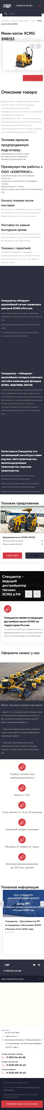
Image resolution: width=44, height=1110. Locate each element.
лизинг (35, 555)
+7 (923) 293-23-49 (16, 1065)
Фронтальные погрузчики (13, 979)
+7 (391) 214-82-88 (23, 6)
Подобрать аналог (30, 78)
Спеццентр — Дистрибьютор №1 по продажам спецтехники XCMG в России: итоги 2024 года (23, 925)
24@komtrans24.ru (11, 1036)
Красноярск (33, 5)
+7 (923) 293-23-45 (16, 1072)
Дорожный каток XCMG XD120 (19, 537)
